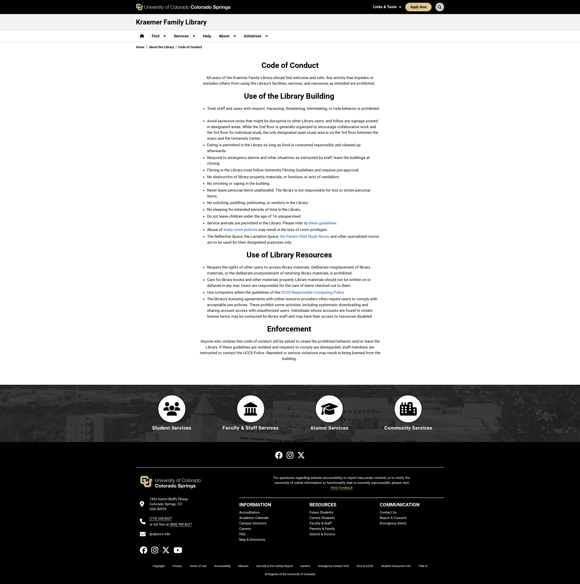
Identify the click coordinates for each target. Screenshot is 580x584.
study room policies (240, 229)
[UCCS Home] (183, 7)
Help (207, 36)
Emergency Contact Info (333, 566)
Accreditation (249, 512)
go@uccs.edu (160, 534)
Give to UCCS (365, 566)
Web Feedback (342, 488)
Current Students (322, 518)
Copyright (159, 566)
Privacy (177, 566)
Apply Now (418, 7)
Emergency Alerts (393, 523)
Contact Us (388, 512)
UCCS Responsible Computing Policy (312, 292)
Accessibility (222, 566)
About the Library (161, 47)
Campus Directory (252, 523)
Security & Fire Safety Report (274, 566)
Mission (243, 566)
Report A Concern (393, 518)
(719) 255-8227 (161, 519)
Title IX (423, 566)
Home (140, 47)
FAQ (242, 534)
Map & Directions (252, 540)
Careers (245, 529)
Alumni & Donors (322, 534)
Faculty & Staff (320, 523)
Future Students (321, 512)
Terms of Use (198, 566)
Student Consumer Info (396, 566)
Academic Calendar (254, 518)
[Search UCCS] (439, 7)
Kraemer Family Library (171, 22)
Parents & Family (322, 529)
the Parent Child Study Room (304, 236)
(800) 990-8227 (181, 524)
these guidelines (322, 223)
